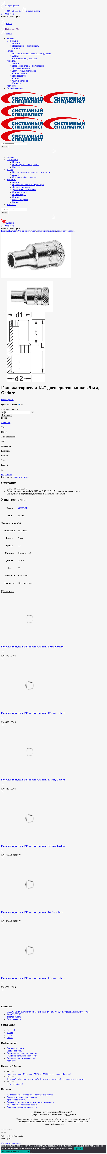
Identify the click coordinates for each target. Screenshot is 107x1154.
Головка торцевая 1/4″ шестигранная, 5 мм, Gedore (32, 646)
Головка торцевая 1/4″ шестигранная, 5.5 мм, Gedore (33, 846)
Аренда (15, 56)
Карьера (16, 48)
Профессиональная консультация (28, 66)
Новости (16, 43)
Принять (78, 1148)
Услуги (10, 51)
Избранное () (12, 29)
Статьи (15, 78)
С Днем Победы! (15, 1084)
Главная (5, 231)
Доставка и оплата (21, 68)
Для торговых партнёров (24, 71)
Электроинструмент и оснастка (22, 1107)
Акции (15, 63)
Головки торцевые (66, 231)
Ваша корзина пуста (10, 16)
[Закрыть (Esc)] (10, 1129)
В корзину (6, 415)
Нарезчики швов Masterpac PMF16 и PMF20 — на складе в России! (39, 1074)
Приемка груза (19, 76)
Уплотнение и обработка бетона (22, 1105)
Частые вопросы (20, 81)
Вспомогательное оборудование (22, 1097)
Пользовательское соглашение (21, 1058)
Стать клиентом (19, 73)
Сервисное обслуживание (24, 58)
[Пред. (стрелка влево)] (2, 1132)
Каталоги (16, 83)
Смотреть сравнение (11, 1143)
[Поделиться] (8, 1129)
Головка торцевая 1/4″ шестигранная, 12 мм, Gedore (33, 713)
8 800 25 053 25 (14, 1014)
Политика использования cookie (22, 1056)
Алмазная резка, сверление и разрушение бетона (30, 1095)
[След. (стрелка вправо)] (5, 1132)
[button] (2, 653)
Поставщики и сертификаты (25, 46)
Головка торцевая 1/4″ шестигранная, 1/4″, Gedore (32, 912)
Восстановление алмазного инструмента (31, 53)
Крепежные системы (16, 1100)
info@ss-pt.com (12, 5)
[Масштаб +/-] (2, 1129)
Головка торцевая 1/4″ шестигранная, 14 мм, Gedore (33, 977)
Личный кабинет (15, 88)
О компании (12, 41)
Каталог (10, 38)
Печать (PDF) (7, 399)
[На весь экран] (5, 1129)
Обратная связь (14, 1019)
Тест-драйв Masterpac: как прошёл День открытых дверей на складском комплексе (46, 1079)
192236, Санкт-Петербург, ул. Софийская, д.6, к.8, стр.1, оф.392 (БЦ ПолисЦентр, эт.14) (48, 1012)
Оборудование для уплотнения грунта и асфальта (30, 1102)
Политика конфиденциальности (22, 1053)
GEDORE (5, 422)
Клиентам (11, 61)
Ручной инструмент (26, 231)
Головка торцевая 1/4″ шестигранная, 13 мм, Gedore (33, 779)
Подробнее (6, 474)
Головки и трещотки (46, 231)
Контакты (11, 86)
